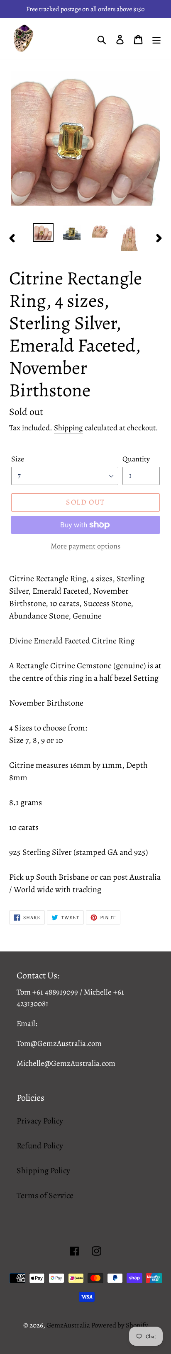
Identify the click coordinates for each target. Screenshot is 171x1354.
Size (17, 459)
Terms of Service (45, 1195)
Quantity (136, 459)
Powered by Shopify (119, 1325)
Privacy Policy (40, 1120)
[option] (43, 232)
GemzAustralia (68, 1325)
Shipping (68, 427)
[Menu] (156, 39)
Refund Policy (40, 1145)
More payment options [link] (85, 546)
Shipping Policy (43, 1170)
